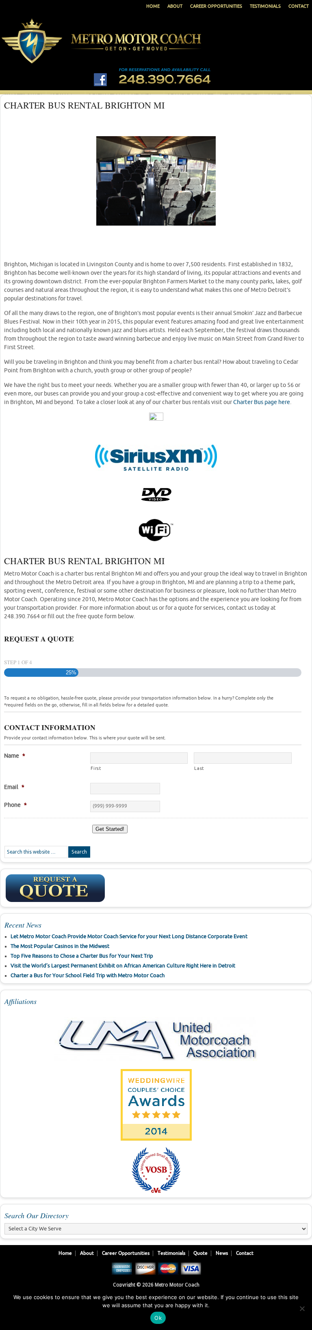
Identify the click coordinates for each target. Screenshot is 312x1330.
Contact (298, 6)
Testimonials (265, 6)
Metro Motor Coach (156, 49)
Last (199, 768)
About (174, 6)
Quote (200, 1253)
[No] (302, 1308)
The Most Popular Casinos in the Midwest (60, 946)
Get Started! (109, 829)
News (222, 1253)
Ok (158, 1318)
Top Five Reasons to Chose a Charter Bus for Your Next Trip (82, 956)
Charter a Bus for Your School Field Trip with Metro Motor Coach (88, 975)
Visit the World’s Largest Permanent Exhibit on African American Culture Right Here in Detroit (123, 966)
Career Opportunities (216, 6)
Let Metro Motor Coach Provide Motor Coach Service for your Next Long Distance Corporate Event (129, 936)
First (96, 768)
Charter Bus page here (261, 402)
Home (153, 6)
